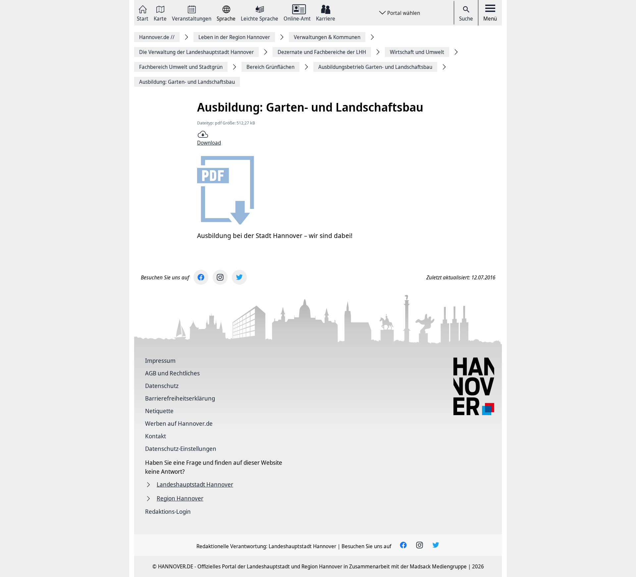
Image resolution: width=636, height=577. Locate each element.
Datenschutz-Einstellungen (180, 449)
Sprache (226, 18)
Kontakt (155, 436)
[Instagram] (220, 277)
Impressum (160, 360)
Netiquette (159, 411)
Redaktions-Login (168, 511)
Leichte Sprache (259, 18)
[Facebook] (200, 277)
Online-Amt (297, 18)
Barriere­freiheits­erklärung (180, 398)
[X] (239, 277)
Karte (160, 18)
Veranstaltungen (191, 18)
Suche (466, 18)
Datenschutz (162, 386)
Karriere (325, 18)
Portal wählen (403, 13)
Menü (490, 18)
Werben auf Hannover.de (179, 423)
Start (142, 18)
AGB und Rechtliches (172, 373)
